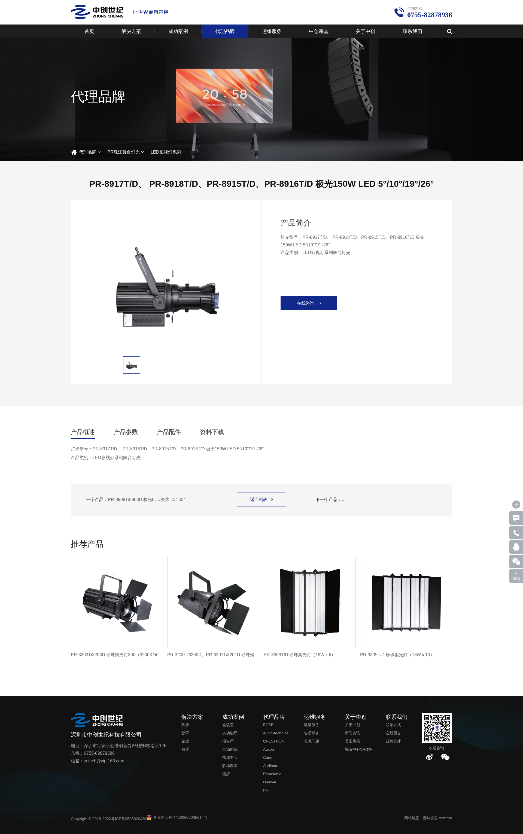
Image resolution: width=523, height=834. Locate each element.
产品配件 (169, 432)
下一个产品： (378, 499)
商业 (185, 749)
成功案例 (178, 31)
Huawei (269, 782)
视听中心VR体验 (359, 749)
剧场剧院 (230, 749)
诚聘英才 (393, 741)
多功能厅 (230, 733)
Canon (269, 757)
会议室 (228, 725)
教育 (185, 733)
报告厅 (228, 741)
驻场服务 (311, 725)
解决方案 (131, 31)
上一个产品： (133, 499)
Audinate (270, 765)
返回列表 (261, 499)
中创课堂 (319, 31)
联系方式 (393, 725)
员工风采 (352, 741)
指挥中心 (230, 757)
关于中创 (365, 31)
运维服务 (272, 31)
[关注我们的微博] (429, 757)
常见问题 (311, 741)
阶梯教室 (230, 765)
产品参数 (126, 432)
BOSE (268, 725)
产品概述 (83, 432)
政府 (185, 725)
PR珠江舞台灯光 (123, 152)
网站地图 (411, 818)
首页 (89, 31)
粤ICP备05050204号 (128, 819)
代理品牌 (225, 31)
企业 (185, 741)
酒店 (226, 774)
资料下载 (212, 432)
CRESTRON (273, 741)
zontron (445, 818)
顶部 (516, 578)
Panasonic (272, 774)
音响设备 (430, 818)
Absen (268, 749)
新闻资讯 (352, 733)
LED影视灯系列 (166, 152)
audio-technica (275, 733)
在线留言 (393, 733)
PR (265, 790)
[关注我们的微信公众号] (445, 757)
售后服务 (311, 733)
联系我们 (412, 31)
